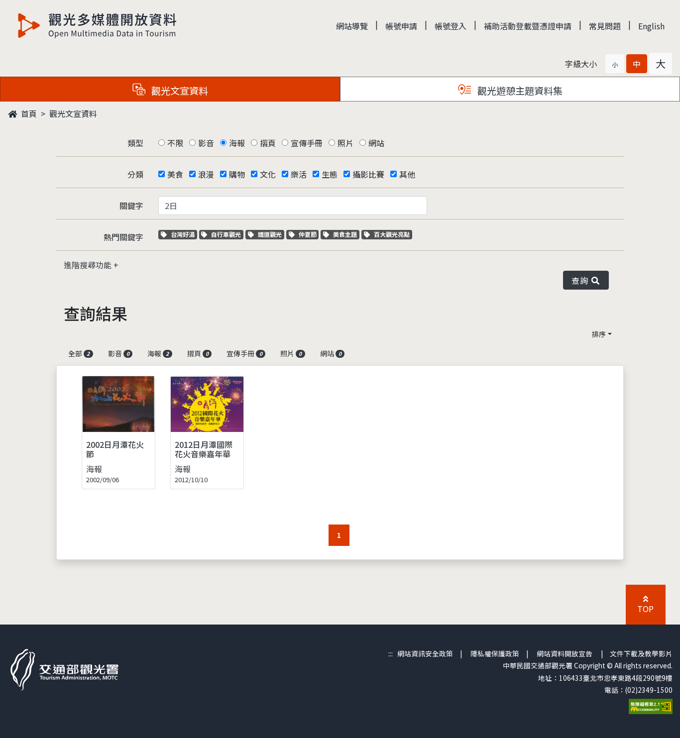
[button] (614, 63)
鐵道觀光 (270, 234)
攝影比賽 (368, 174)
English (651, 26)
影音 (206, 143)
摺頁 (268, 143)
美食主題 (346, 234)
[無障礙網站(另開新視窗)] (651, 705)
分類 (135, 174)
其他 (407, 174)
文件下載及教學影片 (641, 653)
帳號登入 (450, 26)
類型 (135, 143)
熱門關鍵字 (123, 237)
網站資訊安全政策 (425, 653)
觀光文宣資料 (73, 113)
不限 (175, 143)
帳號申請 (401, 26)
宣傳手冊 (307, 143)
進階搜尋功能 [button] (88, 265)
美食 (175, 174)
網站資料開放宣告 (564, 653)
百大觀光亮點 (391, 234)
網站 (376, 143)
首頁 (28, 113)
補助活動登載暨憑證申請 (527, 26)
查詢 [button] (581, 280)
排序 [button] (599, 334)
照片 (345, 143)
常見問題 (605, 26)
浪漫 (206, 174)
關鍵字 (131, 205)
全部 (79, 353)
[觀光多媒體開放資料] (97, 25)
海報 (237, 143)
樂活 (299, 174)
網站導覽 (352, 26)
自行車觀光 (226, 234)
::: (390, 653)
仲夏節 (308, 234)
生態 (330, 174)
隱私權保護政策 (494, 653)
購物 (237, 174)
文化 (268, 174)
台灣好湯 (183, 234)
